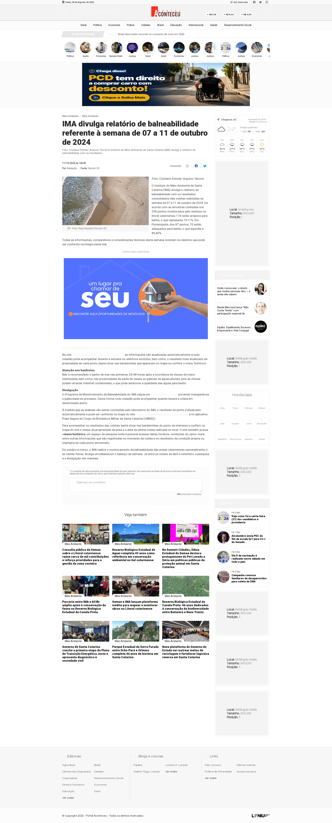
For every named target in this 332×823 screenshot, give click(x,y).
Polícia (130, 25)
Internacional (196, 25)
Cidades (145, 25)
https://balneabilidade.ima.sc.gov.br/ (98, 354)
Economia (114, 25)
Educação (176, 25)
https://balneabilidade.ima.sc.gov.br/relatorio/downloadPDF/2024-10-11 (113, 347)
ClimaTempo (261, 122)
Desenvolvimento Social (237, 25)
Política (97, 25)
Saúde (213, 25)
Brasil (160, 25)
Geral (83, 25)
